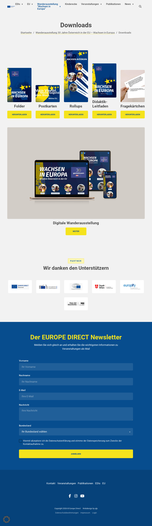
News (128, 4)
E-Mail (22, 390)
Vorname (23, 361)
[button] (6, 519)
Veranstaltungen (90, 4)
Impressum (85, 513)
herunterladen (19, 115)
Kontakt (50, 483)
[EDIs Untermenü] (22, 4)
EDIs (17, 4)
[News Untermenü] (133, 4)
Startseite (26, 32)
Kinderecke (71, 4)
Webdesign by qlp (90, 508)
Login (94, 513)
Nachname (24, 375)
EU (28, 4)
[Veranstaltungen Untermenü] (101, 4)
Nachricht (24, 405)
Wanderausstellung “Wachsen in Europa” (47, 6)
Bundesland (25, 426)
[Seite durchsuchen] (140, 6)
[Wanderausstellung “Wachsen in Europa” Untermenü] (60, 6)
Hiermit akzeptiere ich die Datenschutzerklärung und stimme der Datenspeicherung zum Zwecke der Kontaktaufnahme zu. (72, 442)
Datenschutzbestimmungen (67, 513)
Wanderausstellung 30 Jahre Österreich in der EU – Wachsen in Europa (75, 32)
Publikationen (113, 4)
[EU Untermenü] (32, 4)
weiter (76, 231)
